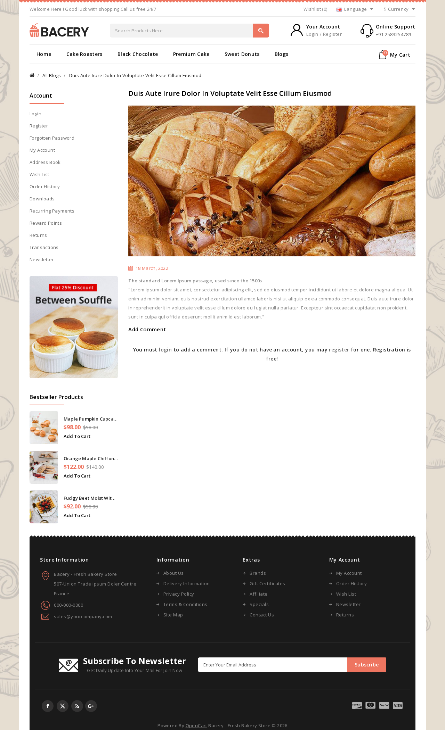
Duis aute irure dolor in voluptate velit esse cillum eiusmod (135, 75)
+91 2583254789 (393, 34)
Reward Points (46, 223)
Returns (38, 235)
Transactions (44, 247)
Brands (258, 573)
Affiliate (259, 594)
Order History (45, 186)
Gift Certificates (267, 583)
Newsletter (42, 259)
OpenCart (196, 725)
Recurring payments (52, 211)
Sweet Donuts (242, 54)
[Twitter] (62, 706)
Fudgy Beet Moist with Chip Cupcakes (106, 498)
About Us (173, 573)
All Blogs (51, 75)
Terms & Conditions (185, 604)
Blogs (282, 54)
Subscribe (367, 664)
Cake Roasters (84, 54)
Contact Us (262, 615)
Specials (259, 604)
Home (44, 54)
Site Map (173, 615)
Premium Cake (191, 54)
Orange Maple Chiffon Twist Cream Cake (110, 458)
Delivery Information (186, 583)
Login (35, 113)
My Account (42, 150)
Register (39, 126)
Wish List (39, 174)
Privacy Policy (178, 594)
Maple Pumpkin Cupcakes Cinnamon (104, 419)
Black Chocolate (138, 54)
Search (261, 31)
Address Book (45, 162)
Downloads (42, 199)
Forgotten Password (52, 138)
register (339, 349)
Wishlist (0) (315, 9)
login (165, 349)
